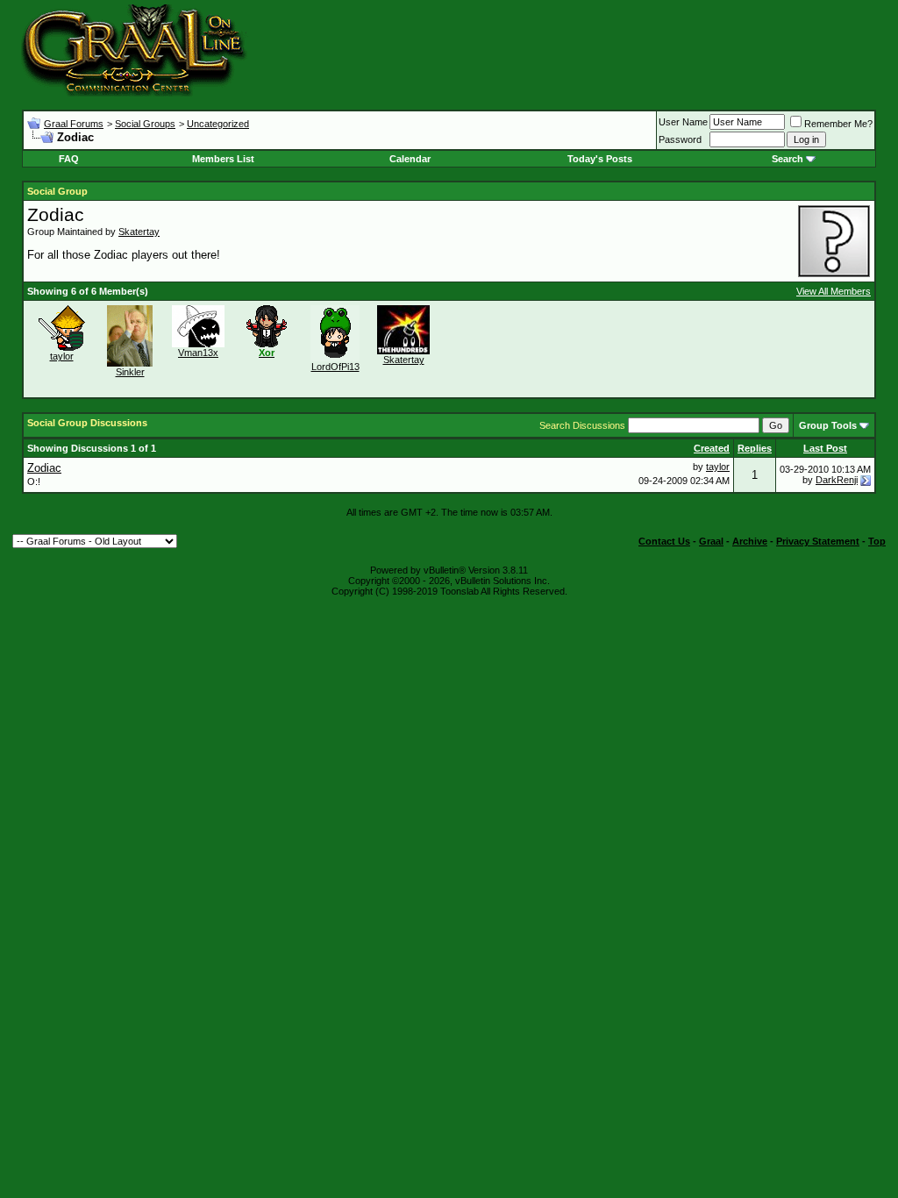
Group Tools (828, 425)
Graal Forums (73, 123)
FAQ (69, 158)
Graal (711, 541)
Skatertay (139, 231)
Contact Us (664, 541)
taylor (62, 356)
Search (787, 158)
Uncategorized (218, 123)
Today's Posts (599, 158)
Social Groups (145, 123)
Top (877, 541)
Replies (755, 448)
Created (712, 448)
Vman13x (198, 352)
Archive (749, 541)
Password (680, 139)
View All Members (833, 291)
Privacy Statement (817, 541)
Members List (223, 158)
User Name (683, 122)
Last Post (825, 448)
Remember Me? (838, 123)
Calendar (410, 158)
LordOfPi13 (335, 366)
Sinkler (130, 372)
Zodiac (44, 467)
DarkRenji (837, 479)
